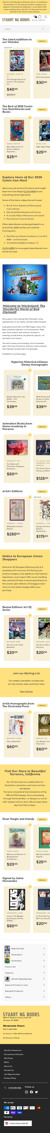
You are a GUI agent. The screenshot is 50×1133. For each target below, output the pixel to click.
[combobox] (25, 29)
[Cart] (40, 17)
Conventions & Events (13, 1054)
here (35, 583)
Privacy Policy (10, 1078)
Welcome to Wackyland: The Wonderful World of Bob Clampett (23, 309)
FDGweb (16, 1038)
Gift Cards (8, 1058)
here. (24, 353)
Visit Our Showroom (13, 1050)
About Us (8, 1066)
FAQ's (6, 1062)
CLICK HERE (30, 191)
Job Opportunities (12, 1074)
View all (42, 41)
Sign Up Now (26, 691)
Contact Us (9, 1070)
